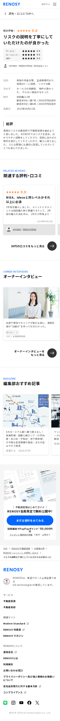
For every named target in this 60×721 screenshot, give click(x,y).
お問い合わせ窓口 (13, 670)
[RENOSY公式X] (37, 703)
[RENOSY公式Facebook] (29, 703)
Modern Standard (14, 623)
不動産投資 (9, 601)
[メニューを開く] (54, 4)
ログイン (46, 4)
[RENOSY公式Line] (5, 703)
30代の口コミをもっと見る (28, 246)
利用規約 (8, 664)
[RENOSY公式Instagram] (13, 703)
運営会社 (8, 652)
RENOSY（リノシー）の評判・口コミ (20, 552)
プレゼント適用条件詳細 (21, 534)
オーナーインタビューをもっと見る (29, 353)
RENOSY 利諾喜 (12, 629)
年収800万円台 (25, 65)
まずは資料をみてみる (30, 520)
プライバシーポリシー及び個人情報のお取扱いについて (28, 678)
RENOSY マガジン (13, 635)
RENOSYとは (10, 658)
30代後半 (13, 65)
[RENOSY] (30, 569)
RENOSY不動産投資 (21, 548)
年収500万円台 (29, 229)
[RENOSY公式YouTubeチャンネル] (21, 703)
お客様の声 (39, 548)
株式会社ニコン (41, 65)
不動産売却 (9, 607)
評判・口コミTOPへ (21, 14)
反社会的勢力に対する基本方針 (20, 686)
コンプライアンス (13, 692)
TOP (5, 548)
